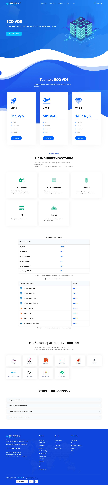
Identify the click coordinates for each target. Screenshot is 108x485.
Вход (98, 3)
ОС (21, 215)
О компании (58, 440)
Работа (73, 443)
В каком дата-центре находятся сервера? (21, 411)
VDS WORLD (42, 445)
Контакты (57, 445)
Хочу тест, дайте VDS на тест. (17, 400)
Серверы (60, 3)
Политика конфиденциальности (13, 452)
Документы (58, 448)
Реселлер (41, 459)
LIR (74, 3)
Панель (86, 187)
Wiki (72, 451)
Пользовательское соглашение (13, 454)
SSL (68, 3)
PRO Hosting (42, 456)
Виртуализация (54, 187)
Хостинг (52, 3)
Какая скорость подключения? (18, 405)
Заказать (16, 138)
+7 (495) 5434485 (14, 448)
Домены (43, 3)
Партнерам (74, 440)
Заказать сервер (14, 33)
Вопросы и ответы (76, 445)
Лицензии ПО (43, 469)
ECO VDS (41, 440)
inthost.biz (20, 478)
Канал (54, 215)
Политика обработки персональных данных (16, 456)
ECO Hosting (42, 453)
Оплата (73, 448)
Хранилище (22, 187)
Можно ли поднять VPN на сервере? (19, 417)
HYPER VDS (42, 443)
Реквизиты (58, 443)
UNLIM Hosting (43, 451)
